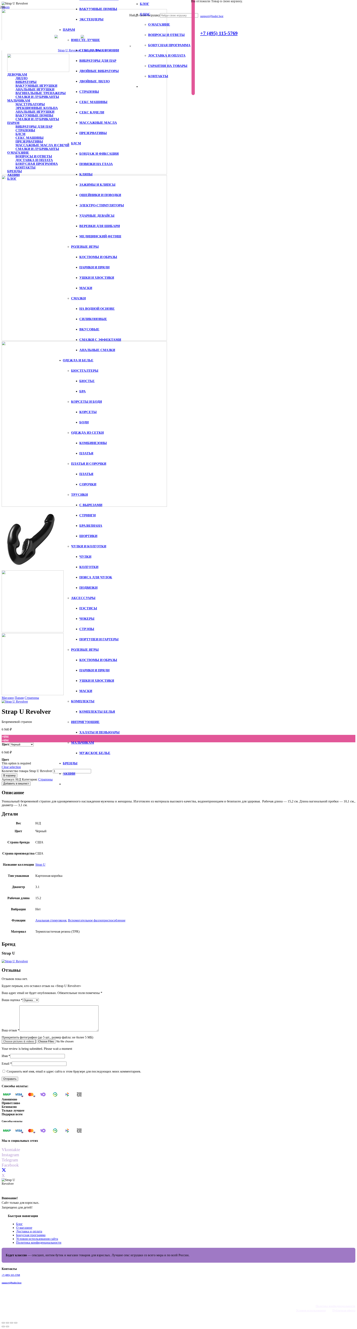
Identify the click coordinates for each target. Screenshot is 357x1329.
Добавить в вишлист (16, 783)
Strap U (40, 864)
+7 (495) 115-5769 (11, 1275)
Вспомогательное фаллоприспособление (96, 920)
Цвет (5, 744)
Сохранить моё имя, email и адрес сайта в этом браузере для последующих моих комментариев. (74, 1071)
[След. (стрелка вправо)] (7, 1326)
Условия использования (311, 1310)
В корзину (9, 775)
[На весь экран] (11, 1322)
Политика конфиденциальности (38, 1242)
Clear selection (11, 767)
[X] (4, 1170)
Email (7, 1063)
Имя (6, 1056)
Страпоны (32, 698)
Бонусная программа (30, 1235)
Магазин (8, 698)
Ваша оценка (12, 1000)
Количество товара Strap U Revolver (27, 771)
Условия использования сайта (37, 1239)
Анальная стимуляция (50, 920)
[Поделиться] (7, 1322)
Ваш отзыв (10, 1030)
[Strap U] (15, 701)
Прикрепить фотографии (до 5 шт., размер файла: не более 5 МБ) (47, 1037)
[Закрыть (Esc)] (3, 1322)
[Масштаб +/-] (15, 1322)
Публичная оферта (343, 1310)
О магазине (24, 1227)
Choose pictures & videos (18, 1041)
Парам (19, 698)
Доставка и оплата (29, 1231)
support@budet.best (11, 1282)
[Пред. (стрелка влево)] (3, 1326)
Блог (19, 1224)
